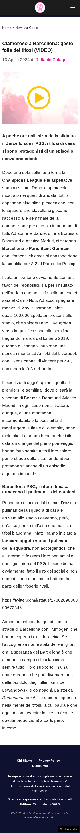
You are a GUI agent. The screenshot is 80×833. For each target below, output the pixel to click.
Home (6, 28)
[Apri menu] (73, 8)
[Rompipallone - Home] (40, 7)
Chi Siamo (24, 760)
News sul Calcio (26, 28)
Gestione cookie (69, 829)
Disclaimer (40, 765)
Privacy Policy (49, 760)
